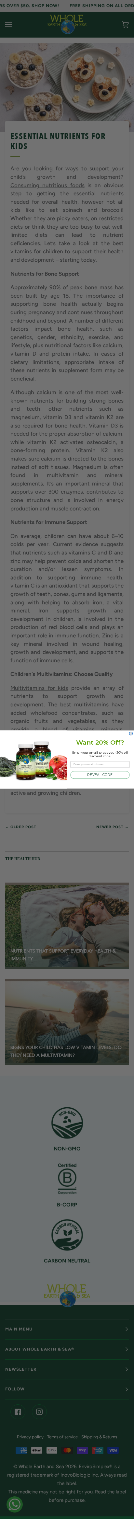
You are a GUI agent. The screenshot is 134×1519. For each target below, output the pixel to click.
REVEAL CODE (100, 775)
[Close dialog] (131, 733)
